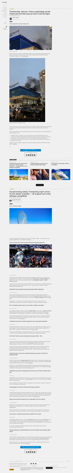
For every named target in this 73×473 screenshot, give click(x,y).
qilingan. (47, 313)
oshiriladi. (30, 379)
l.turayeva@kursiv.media (16, 19)
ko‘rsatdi (15, 281)
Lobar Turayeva (15, 17)
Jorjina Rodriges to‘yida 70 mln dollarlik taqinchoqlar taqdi (39, 164)
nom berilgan (22, 318)
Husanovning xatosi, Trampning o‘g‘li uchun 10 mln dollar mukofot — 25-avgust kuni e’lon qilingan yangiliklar (18, 165)
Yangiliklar (5, 7)
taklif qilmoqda (43, 438)
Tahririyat (5, 22)
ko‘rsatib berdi (36, 396)
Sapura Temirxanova (16, 199)
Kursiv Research (4, 14)
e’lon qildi (39, 420)
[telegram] (35, 463)
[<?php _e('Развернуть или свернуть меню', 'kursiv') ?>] (6, 26)
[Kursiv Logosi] (4, 2)
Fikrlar (6, 13)
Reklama (5, 23)
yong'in (11, 21)
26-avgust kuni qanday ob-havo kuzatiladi (60, 164)
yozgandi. (15, 143)
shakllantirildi (12, 407)
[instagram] (33, 463)
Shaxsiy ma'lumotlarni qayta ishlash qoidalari (59, 467)
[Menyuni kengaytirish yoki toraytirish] (6, 19)
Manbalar (5, 12)
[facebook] (31, 463)
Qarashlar (5, 8)
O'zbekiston (5, 29)
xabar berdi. (25, 56)
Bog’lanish (53, 469)
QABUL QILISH (49, 467)
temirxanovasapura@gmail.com (17, 201)
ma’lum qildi (34, 329)
